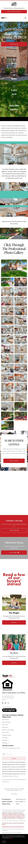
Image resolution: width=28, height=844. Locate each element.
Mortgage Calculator (6, 735)
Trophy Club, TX (5, 814)
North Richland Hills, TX (12, 817)
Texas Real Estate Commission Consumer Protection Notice (13, 826)
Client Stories (5, 727)
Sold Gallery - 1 (5, 737)
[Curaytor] (9, 711)
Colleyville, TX (10, 812)
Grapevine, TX (16, 812)
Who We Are (5, 724)
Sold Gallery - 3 (5, 743)
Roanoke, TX (13, 815)
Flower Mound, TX (7, 815)
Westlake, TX (19, 817)
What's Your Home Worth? (8, 730)
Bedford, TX (11, 814)
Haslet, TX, (6, 817)
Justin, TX (10, 818)
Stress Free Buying (6, 722)
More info (11, 838)
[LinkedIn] (5, 703)
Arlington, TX (21, 818)
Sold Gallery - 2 (5, 740)
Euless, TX (15, 814)
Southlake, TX (4, 812)
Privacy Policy (14, 794)
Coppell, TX (18, 815)
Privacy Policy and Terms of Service (10, 776)
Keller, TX (21, 812)
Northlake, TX (6, 818)
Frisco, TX (15, 818)
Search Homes (5, 719)
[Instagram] (8, 703)
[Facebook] (2, 703)
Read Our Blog (5, 732)
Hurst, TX (19, 814)
